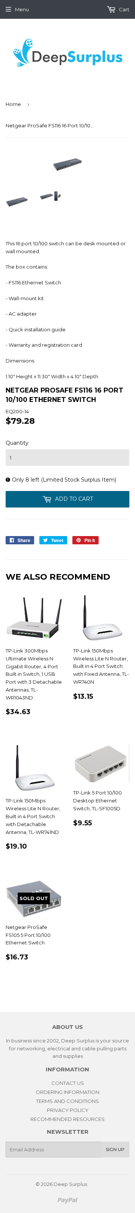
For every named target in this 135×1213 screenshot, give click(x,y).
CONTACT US (67, 1083)
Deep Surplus (70, 1184)
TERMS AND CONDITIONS (67, 1101)
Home (13, 104)
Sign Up (115, 1149)
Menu (22, 9)
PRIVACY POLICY (67, 1110)
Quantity (17, 443)
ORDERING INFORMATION (67, 1092)
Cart (123, 9)
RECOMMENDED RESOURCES (67, 1119)
